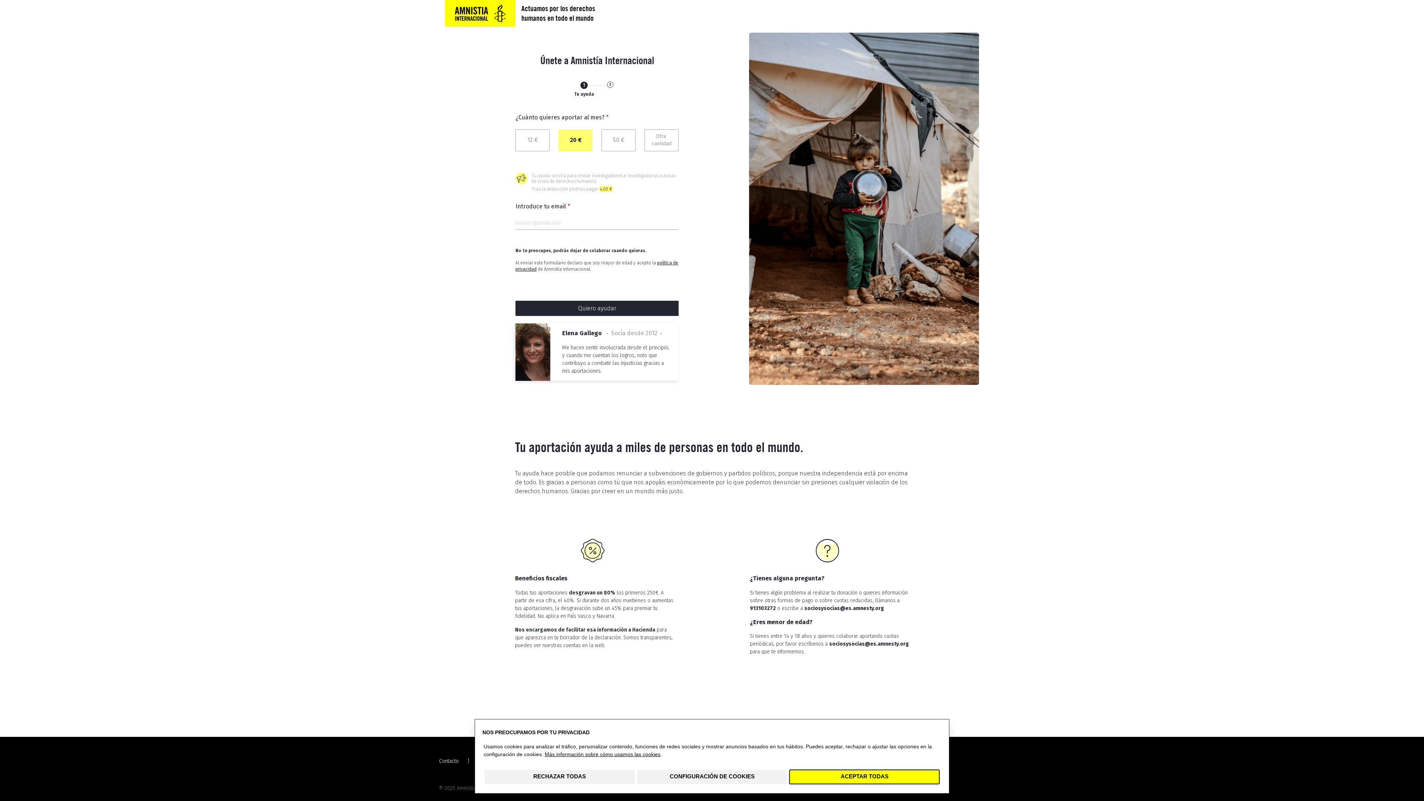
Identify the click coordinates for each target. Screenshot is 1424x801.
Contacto (449, 761)
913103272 (763, 608)
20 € (575, 140)
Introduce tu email (540, 206)
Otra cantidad (662, 140)
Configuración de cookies (712, 777)
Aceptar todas (865, 777)
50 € (618, 140)
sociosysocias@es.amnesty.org (844, 608)
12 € (532, 140)
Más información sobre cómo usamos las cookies (602, 754)
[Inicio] (480, 13)
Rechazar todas (559, 777)
